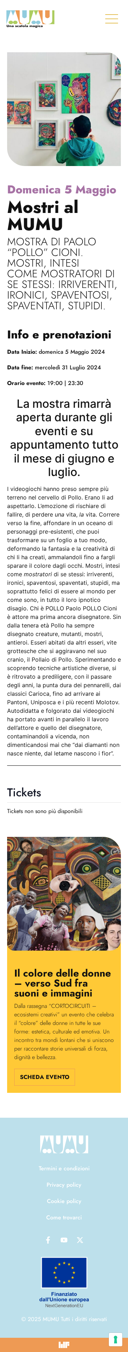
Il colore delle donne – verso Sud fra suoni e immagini (62, 983)
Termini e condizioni (64, 1168)
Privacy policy (64, 1185)
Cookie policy (64, 1201)
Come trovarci (64, 1217)
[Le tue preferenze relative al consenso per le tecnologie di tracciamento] (115, 1339)
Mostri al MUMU (43, 215)
